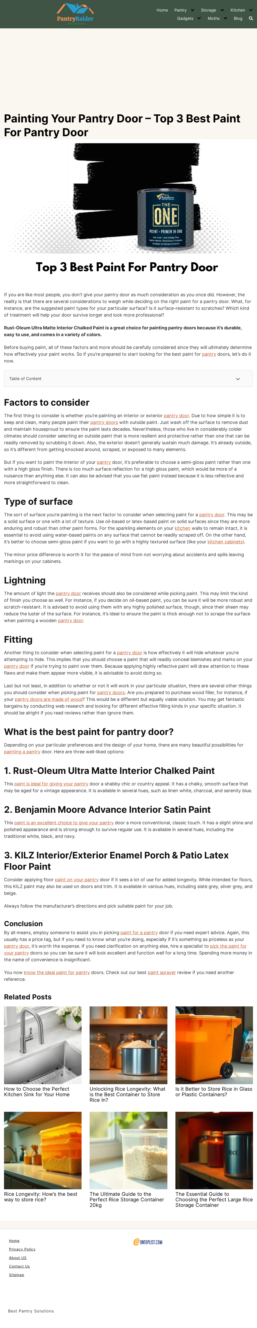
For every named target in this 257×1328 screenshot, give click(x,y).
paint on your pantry (77, 879)
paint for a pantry (139, 932)
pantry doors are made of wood (49, 699)
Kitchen (238, 10)
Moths (214, 18)
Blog (238, 18)
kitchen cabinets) (226, 541)
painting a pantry (22, 751)
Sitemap (16, 1275)
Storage (208, 10)
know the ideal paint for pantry (57, 972)
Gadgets (185, 18)
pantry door (176, 415)
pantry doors (104, 422)
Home (162, 10)
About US (18, 1258)
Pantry (180, 10)
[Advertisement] (128, 66)
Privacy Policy (22, 1249)
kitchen (182, 528)
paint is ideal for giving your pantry (51, 783)
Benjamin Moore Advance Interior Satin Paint (114, 809)
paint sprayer (162, 972)
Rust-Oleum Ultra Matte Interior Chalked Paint (114, 770)
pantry (209, 354)
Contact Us (19, 1266)
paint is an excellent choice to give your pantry (64, 822)
